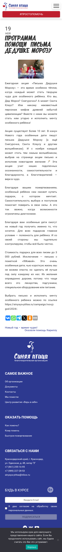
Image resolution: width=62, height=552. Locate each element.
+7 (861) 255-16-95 (15, 466)
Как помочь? (12, 425)
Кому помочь (12, 430)
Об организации (13, 381)
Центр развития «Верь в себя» (21, 402)
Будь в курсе (17, 490)
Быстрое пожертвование (18, 435)
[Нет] (58, 540)
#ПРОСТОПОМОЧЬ (31, 14)
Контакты (10, 391)
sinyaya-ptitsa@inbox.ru (17, 474)
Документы (11, 386)
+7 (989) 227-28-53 (15, 470)
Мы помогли (12, 397)
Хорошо (31, 547)
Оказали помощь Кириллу (41, 330)
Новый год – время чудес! (21, 327)
